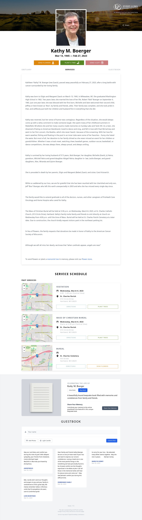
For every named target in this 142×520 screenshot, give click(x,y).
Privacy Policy (65, 511)
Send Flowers (102, 366)
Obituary (26, 69)
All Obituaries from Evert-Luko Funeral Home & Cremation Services (126, 13)
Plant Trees (103, 306)
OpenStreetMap (73, 514)
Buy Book (83, 390)
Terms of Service (76, 511)
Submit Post (112, 440)
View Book (72, 390)
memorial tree (53, 259)
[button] (37, 295)
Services (70, 69)
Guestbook (114, 69)
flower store (87, 259)
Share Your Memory (110, 408)
